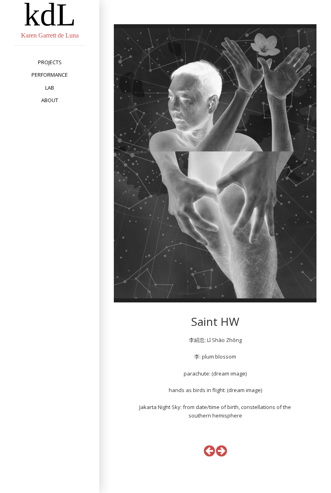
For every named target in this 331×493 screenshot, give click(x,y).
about (49, 100)
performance (49, 74)
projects (50, 62)
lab (49, 87)
